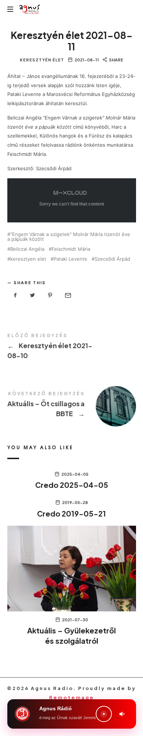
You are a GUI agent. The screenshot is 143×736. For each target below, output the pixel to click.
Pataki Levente (70, 259)
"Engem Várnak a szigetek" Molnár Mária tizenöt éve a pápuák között (68, 237)
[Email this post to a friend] (67, 295)
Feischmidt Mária (71, 249)
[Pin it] (50, 295)
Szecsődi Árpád (112, 259)
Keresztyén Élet (42, 59)
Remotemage (71, 697)
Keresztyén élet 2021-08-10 (71, 347)
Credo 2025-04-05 (71, 484)
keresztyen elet (28, 259)
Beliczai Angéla (27, 249)
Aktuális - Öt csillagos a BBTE (71, 405)
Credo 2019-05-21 (71, 513)
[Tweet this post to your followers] (33, 295)
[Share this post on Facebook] (15, 295)
